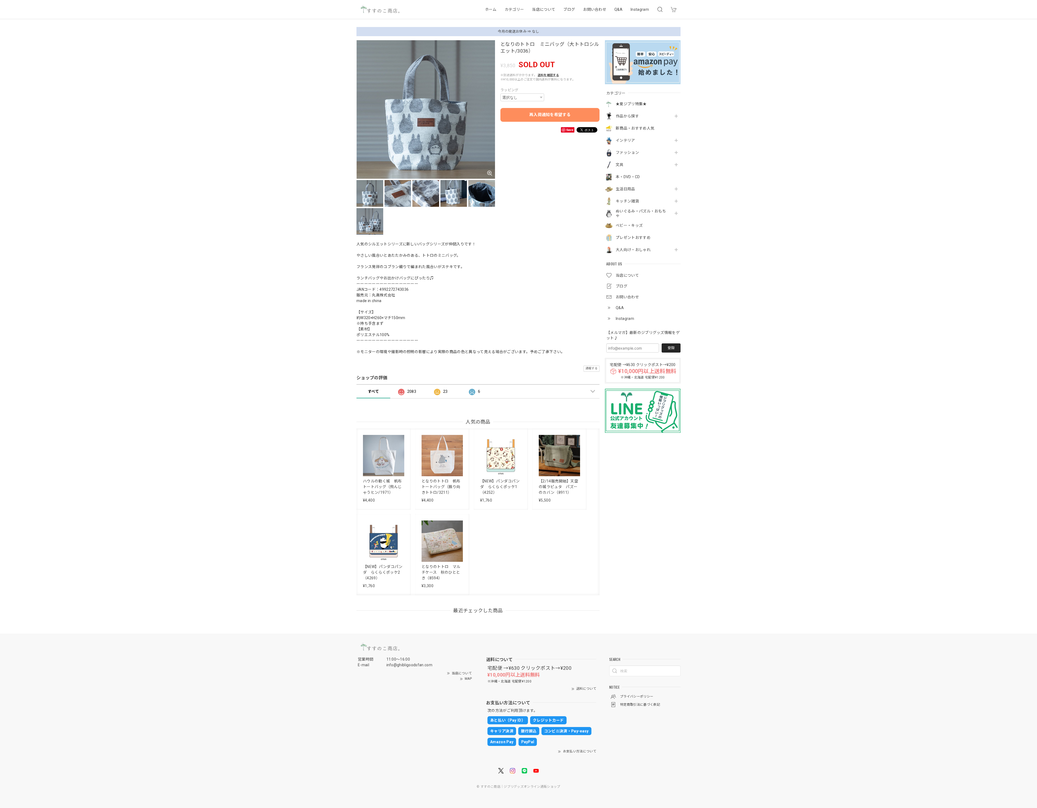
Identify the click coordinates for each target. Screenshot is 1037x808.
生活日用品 (625, 189)
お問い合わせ (594, 9)
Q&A (618, 9)
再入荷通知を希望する (550, 114)
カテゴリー (514, 9)
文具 (620, 165)
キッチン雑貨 (627, 201)
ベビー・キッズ (629, 225)
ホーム (491, 9)
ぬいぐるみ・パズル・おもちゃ (641, 213)
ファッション (627, 152)
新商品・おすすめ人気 (635, 128)
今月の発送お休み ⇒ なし (518, 31)
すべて (373, 391)
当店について (543, 9)
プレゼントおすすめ (633, 237)
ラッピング (509, 90)
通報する (591, 368)
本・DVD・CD (628, 177)
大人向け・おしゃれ (633, 250)
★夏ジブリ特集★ (631, 104)
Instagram (640, 9)
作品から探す (627, 116)
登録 (671, 348)
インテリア (625, 140)
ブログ (569, 9)
